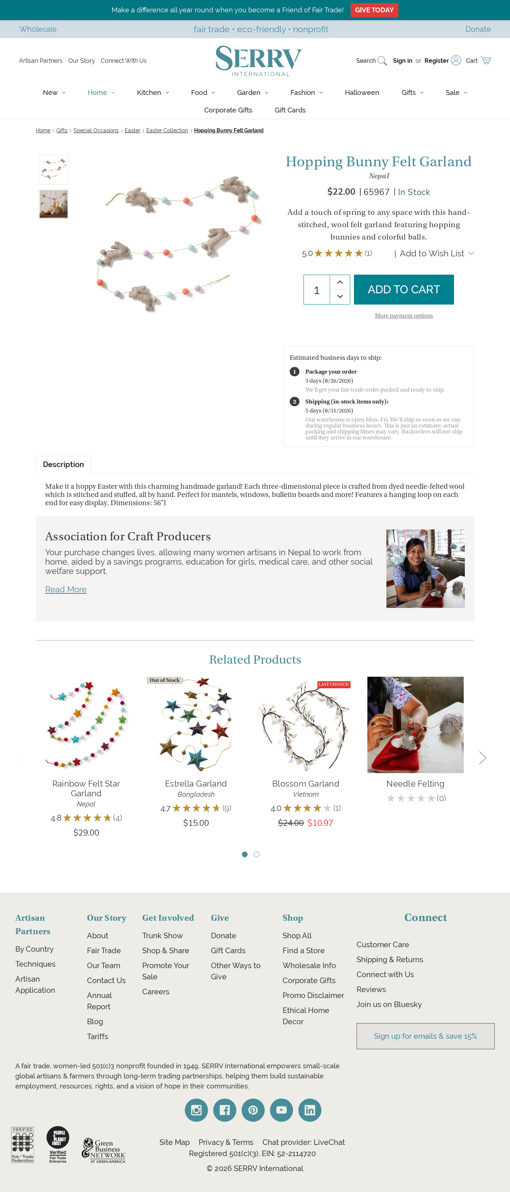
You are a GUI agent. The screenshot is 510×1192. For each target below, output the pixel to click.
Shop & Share (165, 950)
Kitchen (149, 92)
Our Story (81, 60)
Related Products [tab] (255, 660)
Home (97, 92)
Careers (156, 991)
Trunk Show (162, 935)
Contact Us (106, 980)
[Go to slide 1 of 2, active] (245, 854)
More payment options (404, 315)
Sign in (403, 60)
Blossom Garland (305, 783)
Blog (95, 1021)
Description (63, 464)
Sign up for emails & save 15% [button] (425, 1036)
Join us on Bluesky (389, 1004)
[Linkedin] (309, 1110)
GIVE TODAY (374, 10)
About (97, 935)
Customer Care (383, 944)
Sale (453, 92)
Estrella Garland (196, 783)
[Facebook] (224, 1110)
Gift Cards (290, 110)
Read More (66, 589)
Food (199, 92)
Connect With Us (124, 60)
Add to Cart (86, 736)
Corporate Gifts (228, 110)
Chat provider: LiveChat (303, 1142)
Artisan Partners (41, 60)
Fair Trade (104, 950)
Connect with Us (385, 974)
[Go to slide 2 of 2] (256, 854)
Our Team (103, 965)
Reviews (371, 989)
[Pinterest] (253, 1110)
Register (437, 60)
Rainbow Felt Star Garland (86, 788)
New (50, 92)
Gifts (409, 92)
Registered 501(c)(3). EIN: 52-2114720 (252, 1153)
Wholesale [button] (38, 29)
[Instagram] (196, 1110)
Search (366, 60)
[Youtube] (281, 1110)
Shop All (297, 935)
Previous (18, 757)
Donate (223, 935)
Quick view (86, 713)
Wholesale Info (309, 965)
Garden (249, 92)
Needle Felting (415, 783)
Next (482, 757)
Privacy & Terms (226, 1142)
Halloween (362, 92)
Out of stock (196, 736)
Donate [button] (478, 29)
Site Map (174, 1142)
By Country (34, 949)
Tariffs (97, 1036)
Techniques (35, 964)
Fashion (302, 92)
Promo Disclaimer (313, 995)
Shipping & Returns (390, 959)
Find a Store (304, 950)
